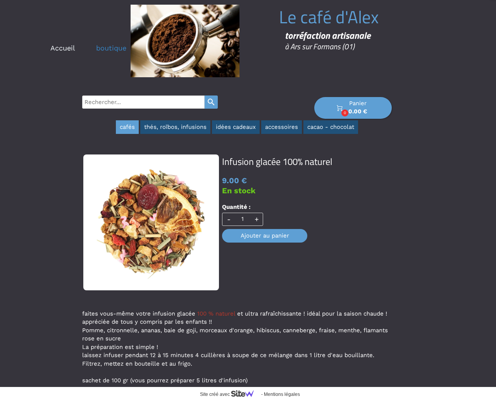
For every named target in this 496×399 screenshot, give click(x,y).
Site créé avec (215, 394)
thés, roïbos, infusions (175, 126)
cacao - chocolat (330, 126)
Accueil (62, 48)
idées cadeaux (236, 126)
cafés (127, 126)
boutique (111, 48)
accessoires (281, 126)
